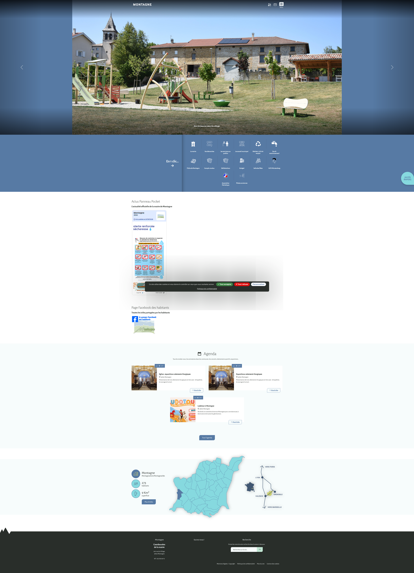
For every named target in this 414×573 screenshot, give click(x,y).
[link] (275, 5)
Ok (260, 549)
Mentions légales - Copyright (226, 564)
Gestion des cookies (273, 564)
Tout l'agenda (207, 437)
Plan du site (260, 564)
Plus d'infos (149, 502)
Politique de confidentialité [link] (207, 289)
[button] (407, 178)
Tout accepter (225, 284)
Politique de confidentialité (246, 564)
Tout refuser (242, 284)
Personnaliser (258, 284)
